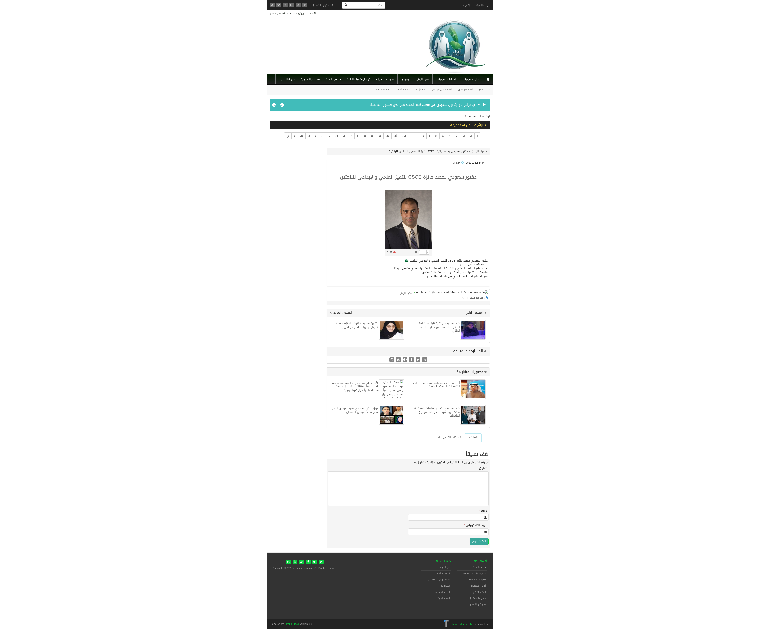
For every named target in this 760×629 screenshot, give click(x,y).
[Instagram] (305, 5)
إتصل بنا (466, 5)
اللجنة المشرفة (383, 90)
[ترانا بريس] (446, 624)
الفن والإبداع (479, 592)
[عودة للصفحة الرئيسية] (455, 45)
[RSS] (272, 5)
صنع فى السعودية (310, 79)
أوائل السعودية (472, 79)
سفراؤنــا (420, 90)
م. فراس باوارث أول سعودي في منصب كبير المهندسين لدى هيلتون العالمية (422, 105)
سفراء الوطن (422, 79)
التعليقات (473, 437)
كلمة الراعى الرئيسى (441, 90)
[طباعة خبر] (416, 252)
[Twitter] (279, 5)
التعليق (484, 468)
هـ (301, 135)
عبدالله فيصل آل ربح (472, 298)
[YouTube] (298, 5)
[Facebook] (285, 5)
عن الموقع (484, 90)
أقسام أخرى (480, 561)
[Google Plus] (292, 5)
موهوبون (405, 79)
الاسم (484, 511)
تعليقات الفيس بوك (449, 437)
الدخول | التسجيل (321, 5)
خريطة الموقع (483, 5)
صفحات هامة (443, 561)
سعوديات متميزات (385, 79)
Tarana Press (291, 624)
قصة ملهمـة (479, 567)
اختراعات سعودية (447, 79)
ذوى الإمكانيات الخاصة (358, 79)
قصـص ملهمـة (333, 79)
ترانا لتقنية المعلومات (463, 624)
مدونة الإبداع (288, 79)
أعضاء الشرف (403, 90)
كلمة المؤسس (465, 90)
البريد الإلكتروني (476, 525)
